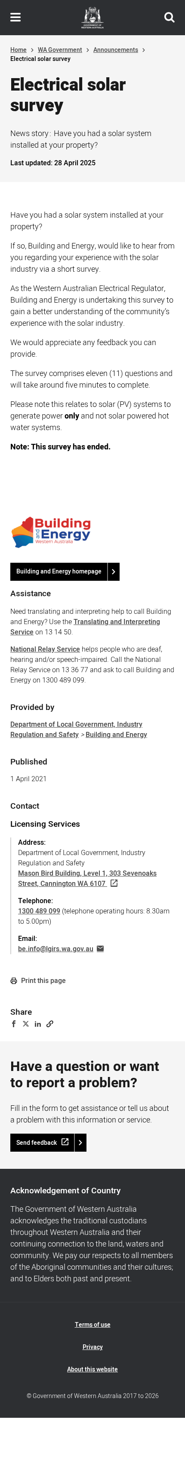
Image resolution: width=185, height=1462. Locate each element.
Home (18, 50)
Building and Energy (116, 735)
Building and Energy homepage (59, 571)
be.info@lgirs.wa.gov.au (55, 949)
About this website (92, 1369)
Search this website (169, 17)
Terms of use (93, 1324)
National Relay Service (45, 649)
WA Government (60, 50)
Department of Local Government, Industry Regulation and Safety (76, 729)
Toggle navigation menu (15, 17)
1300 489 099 (39, 911)
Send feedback (36, 1142)
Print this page (42, 981)
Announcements (115, 50)
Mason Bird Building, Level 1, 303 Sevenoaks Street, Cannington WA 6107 (87, 878)
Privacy (93, 1347)
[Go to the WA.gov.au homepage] (92, 17)
